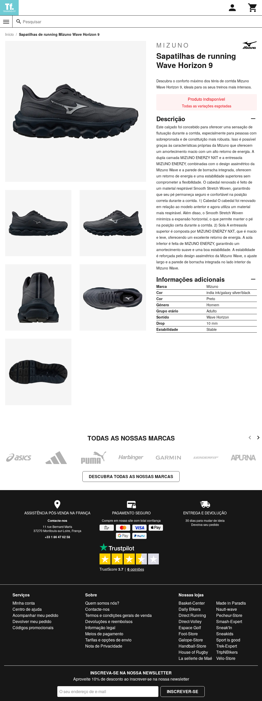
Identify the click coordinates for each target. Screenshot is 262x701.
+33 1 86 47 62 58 (57, 537)
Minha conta (24, 603)
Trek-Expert (226, 646)
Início (9, 34)
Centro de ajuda (27, 609)
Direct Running (192, 615)
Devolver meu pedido (32, 621)
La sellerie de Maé (195, 658)
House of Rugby (193, 652)
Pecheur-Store (229, 615)
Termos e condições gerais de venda (118, 615)
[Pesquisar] (19, 21)
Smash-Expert (229, 621)
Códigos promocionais (33, 627)
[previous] (250, 438)
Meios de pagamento (104, 634)
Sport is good (228, 640)
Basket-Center (192, 603)
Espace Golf (190, 627)
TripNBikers (227, 652)
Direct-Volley (190, 621)
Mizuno (173, 45)
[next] (258, 438)
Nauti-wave (226, 609)
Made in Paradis (231, 603)
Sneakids (224, 634)
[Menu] (6, 22)
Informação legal (100, 627)
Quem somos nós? (102, 603)
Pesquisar (32, 22)
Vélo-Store (225, 658)
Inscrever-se (182, 691)
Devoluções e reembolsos (109, 621)
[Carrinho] (253, 8)
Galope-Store (191, 640)
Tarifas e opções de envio (108, 640)
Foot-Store (188, 634)
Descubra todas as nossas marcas (131, 476)
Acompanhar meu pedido (35, 615)
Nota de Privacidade (103, 646)
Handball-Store (192, 646)
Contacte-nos (57, 520)
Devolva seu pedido (205, 524)
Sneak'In (224, 627)
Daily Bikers (190, 609)
